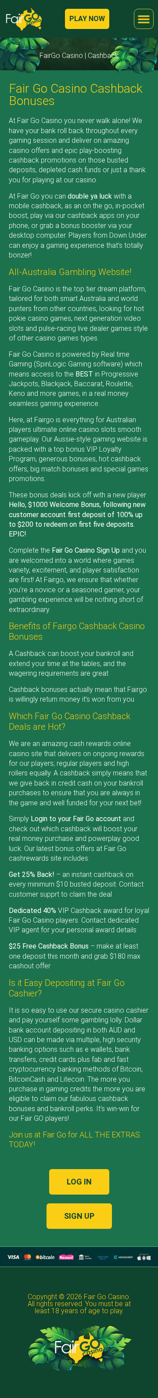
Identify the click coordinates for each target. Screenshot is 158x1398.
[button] (144, 19)
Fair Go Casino (106, 1297)
